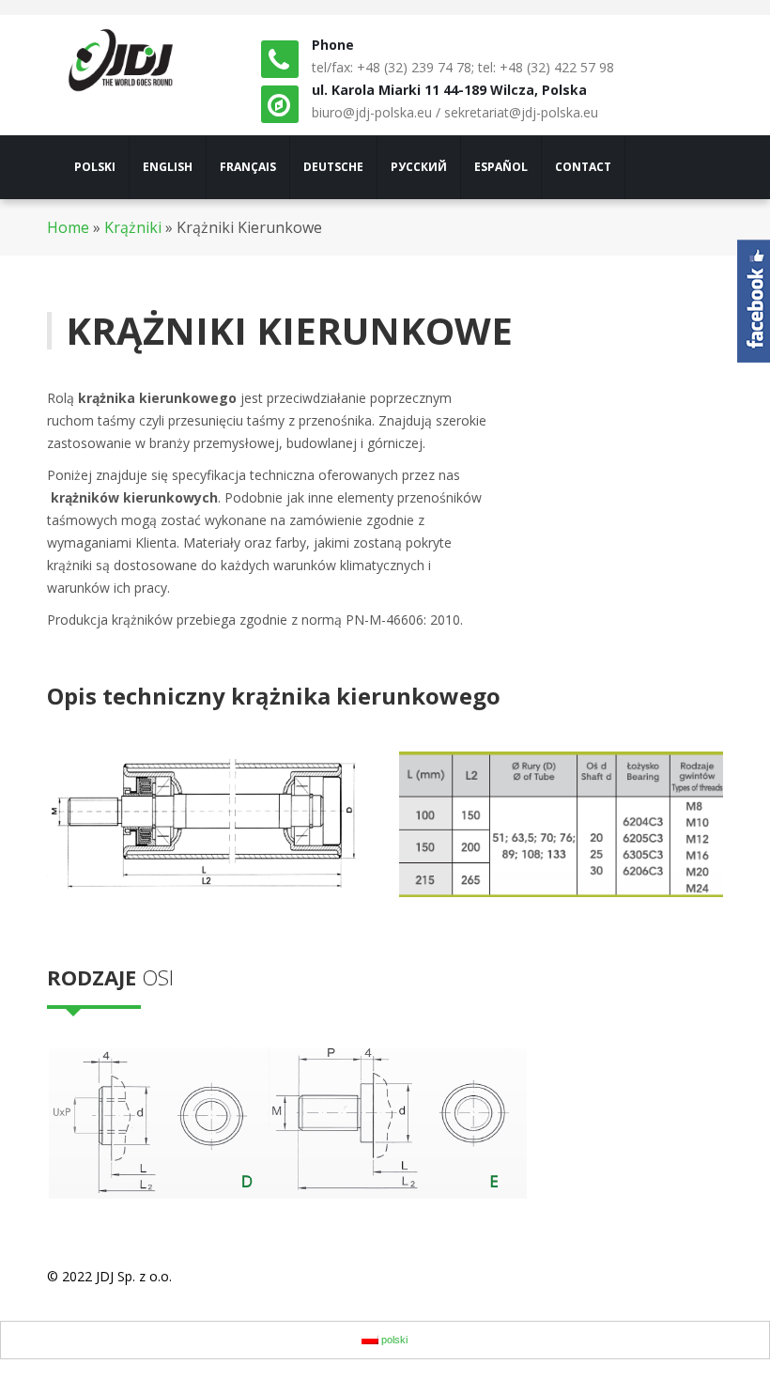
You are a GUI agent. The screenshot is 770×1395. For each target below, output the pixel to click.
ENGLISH (167, 167)
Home (68, 227)
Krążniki (133, 227)
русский (419, 167)
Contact (583, 167)
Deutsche (333, 167)
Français (248, 167)
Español (501, 167)
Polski (95, 167)
